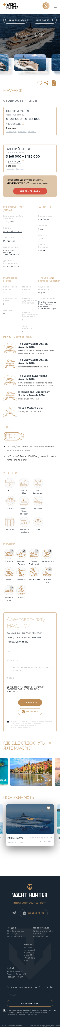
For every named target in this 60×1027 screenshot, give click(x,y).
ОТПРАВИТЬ (29, 702)
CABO (30, 819)
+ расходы (13, 123)
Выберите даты (30, 191)
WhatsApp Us (35, 913)
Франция (11, 131)
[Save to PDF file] (54, 83)
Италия (22, 131)
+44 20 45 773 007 (15, 937)
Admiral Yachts (12, 231)
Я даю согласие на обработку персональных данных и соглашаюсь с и (32, 1012)
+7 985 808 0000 (29, 959)
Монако (32, 131)
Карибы (10, 169)
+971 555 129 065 (15, 977)
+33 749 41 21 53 (40, 937)
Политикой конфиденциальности (23, 726)
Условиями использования (34, 1012)
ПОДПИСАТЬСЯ (29, 1003)
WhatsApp (32, 711)
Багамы (20, 169)
